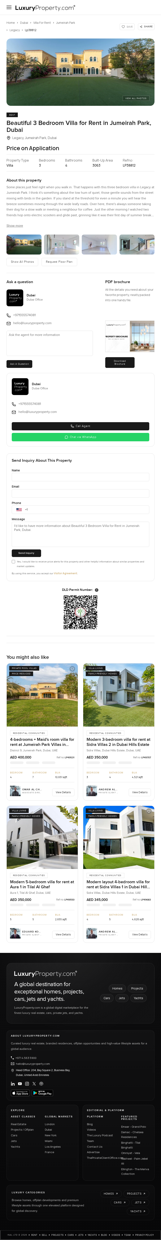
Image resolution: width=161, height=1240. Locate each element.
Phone (16, 503)
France (49, 1152)
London (50, 1124)
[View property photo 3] (61, 244)
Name (16, 470)
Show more (14, 226)
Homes (117, 988)
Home (10, 23)
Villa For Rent (42, 23)
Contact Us (94, 1146)
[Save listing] (72, 669)
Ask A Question (19, 363)
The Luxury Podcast (100, 1135)
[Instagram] (27, 1084)
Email (15, 486)
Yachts (138, 998)
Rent (34, 1235)
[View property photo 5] (137, 244)
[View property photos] (80, 72)
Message (18, 519)
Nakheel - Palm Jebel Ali (134, 1161)
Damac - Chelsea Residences (132, 1134)
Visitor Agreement (65, 573)
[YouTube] (20, 1084)
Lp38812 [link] (30, 30)
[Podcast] (41, 1084)
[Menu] (9, 7)
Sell (44, 1235)
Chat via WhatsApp (83, 437)
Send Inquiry (26, 553)
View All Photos (136, 98)
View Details (63, 792)
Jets (122, 998)
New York (51, 1135)
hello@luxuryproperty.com (33, 1063)
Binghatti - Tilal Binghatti (130, 1145)
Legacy (15, 30)
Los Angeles (53, 1146)
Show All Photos (22, 262)
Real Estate (18, 1124)
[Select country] (19, 509)
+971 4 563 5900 (26, 1058)
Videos (91, 1129)
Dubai (24, 23)
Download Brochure (120, 362)
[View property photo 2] (24, 244)
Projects (137, 988)
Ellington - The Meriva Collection (135, 1171)
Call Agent (83, 426)
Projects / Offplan (22, 1129)
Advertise (93, 1152)
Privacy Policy (144, 1235)
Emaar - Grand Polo (133, 1127)
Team (90, 1141)
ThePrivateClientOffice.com (101, 1158)
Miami (48, 1141)
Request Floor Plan (59, 262)
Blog (90, 1124)
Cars (107, 998)
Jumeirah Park (65, 23)
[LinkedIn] (13, 1084)
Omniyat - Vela (130, 1153)
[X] (34, 1084)
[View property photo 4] (99, 244)
